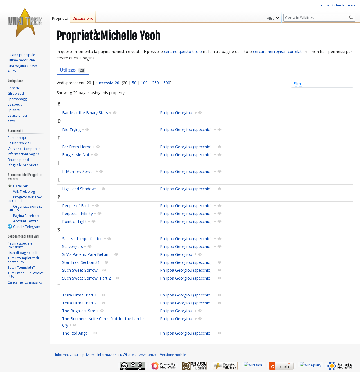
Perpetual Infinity (77, 213)
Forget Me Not (75, 154)
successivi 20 (107, 82)
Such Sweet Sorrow (80, 270)
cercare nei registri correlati (278, 51)
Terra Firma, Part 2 (79, 302)
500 (166, 82)
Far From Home (76, 146)
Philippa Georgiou (176, 112)
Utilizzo (72, 70)
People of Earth (76, 205)
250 (155, 82)
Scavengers (72, 246)
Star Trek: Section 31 (81, 262)
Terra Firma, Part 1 (79, 295)
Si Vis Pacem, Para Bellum (86, 254)
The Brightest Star (78, 310)
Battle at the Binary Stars (85, 112)
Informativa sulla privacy (74, 354)
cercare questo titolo (183, 51)
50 (134, 82)
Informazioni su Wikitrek (116, 354)
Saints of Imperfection (82, 238)
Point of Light (74, 221)
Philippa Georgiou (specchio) (186, 129)
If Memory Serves (78, 171)
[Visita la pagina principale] (24, 22)
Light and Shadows (79, 188)
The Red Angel (75, 333)
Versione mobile (173, 354)
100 (144, 82)
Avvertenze (148, 354)
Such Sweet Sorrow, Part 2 (86, 278)
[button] (273, 17)
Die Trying (71, 129)
